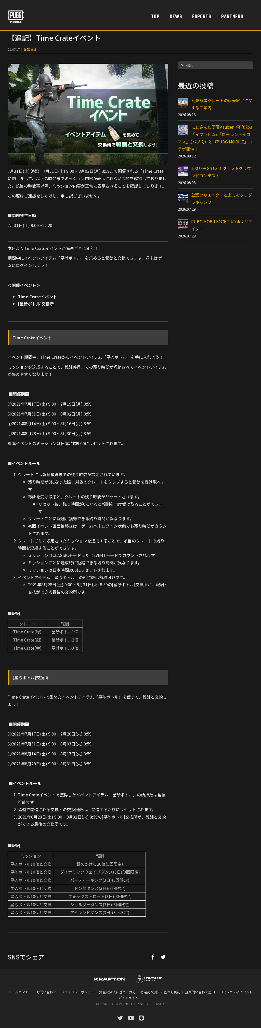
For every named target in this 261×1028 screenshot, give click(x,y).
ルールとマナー (20, 992)
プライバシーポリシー (77, 992)
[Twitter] (163, 957)
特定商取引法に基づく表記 (160, 992)
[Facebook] (153, 957)
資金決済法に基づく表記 (117, 992)
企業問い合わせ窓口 (200, 992)
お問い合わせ (46, 992)
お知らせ (30, 49)
